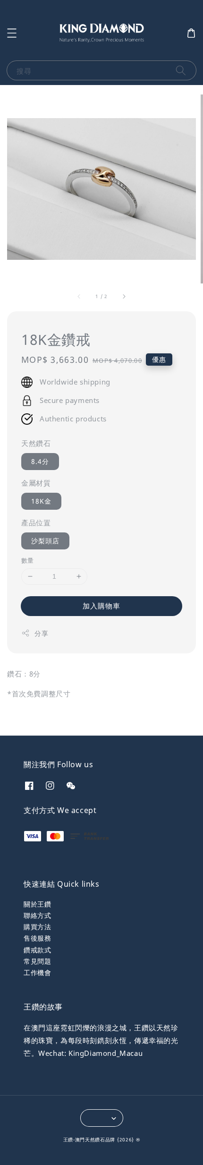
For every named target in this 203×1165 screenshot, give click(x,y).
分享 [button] (41, 633)
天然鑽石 (36, 443)
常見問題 (37, 961)
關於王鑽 (37, 903)
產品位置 (36, 522)
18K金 (41, 501)
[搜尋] (181, 70)
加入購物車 (101, 605)
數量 (27, 560)
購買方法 (37, 926)
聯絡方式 (37, 915)
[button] (11, 33)
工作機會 (37, 972)
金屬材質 (36, 483)
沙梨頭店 (45, 540)
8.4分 (40, 461)
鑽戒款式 (37, 949)
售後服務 (37, 938)
